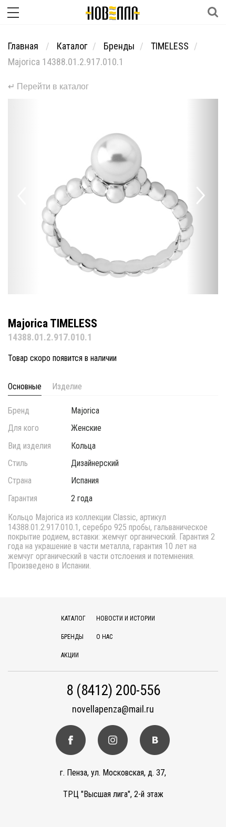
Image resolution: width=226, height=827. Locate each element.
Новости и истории (125, 618)
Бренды (119, 45)
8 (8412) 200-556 (113, 691)
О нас (104, 636)
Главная (24, 45)
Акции (70, 655)
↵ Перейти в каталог (48, 86)
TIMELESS (170, 45)
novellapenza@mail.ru (113, 709)
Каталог (72, 45)
